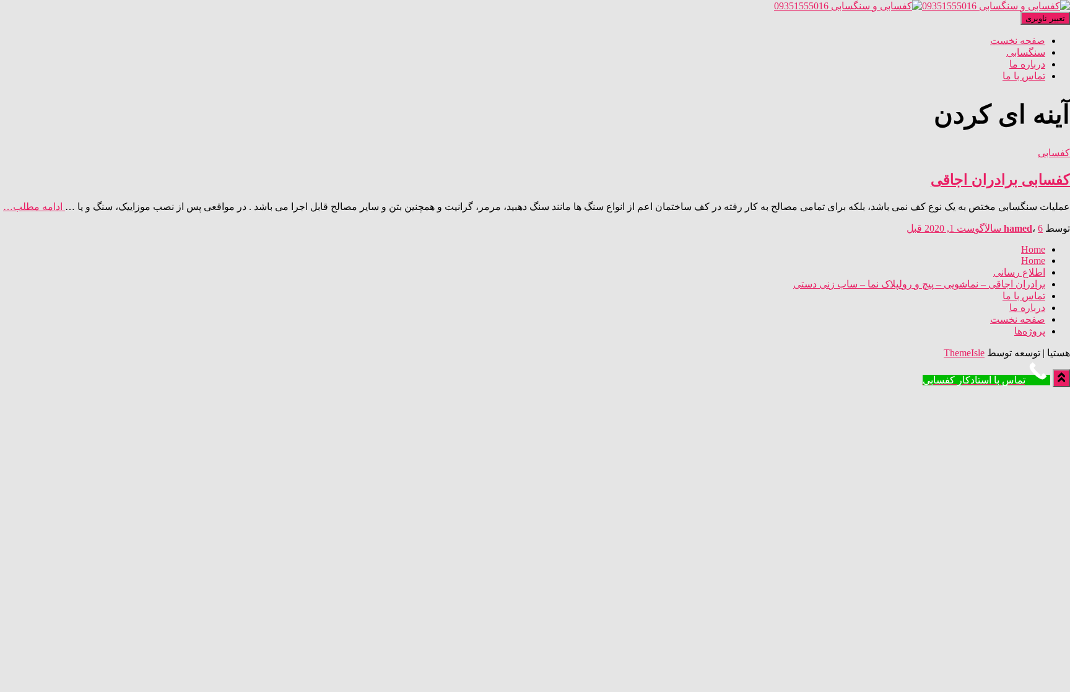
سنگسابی (1025, 52)
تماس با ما (1024, 76)
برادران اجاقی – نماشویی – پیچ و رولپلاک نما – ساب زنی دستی (919, 284)
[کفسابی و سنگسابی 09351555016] (922, 6)
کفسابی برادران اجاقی (1000, 180)
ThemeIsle (964, 353)
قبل (975, 228)
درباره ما (1027, 64)
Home (1033, 249)
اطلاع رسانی (1019, 272)
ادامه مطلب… (34, 206)
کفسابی (1054, 152)
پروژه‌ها (1029, 331)
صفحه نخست (1017, 40)
